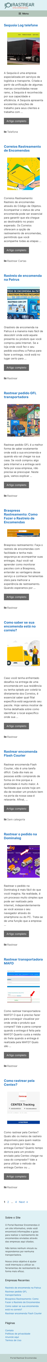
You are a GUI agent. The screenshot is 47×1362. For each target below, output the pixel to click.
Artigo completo (18, 121)
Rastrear (12, 378)
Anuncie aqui (12, 1337)
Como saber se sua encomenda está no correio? (20, 626)
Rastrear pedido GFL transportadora (20, 395)
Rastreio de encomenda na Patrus (23, 1287)
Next (23, 1202)
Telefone (12, 131)
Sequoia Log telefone (21, 25)
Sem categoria (16, 819)
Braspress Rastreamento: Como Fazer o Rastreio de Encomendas (21, 516)
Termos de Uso (13, 1340)
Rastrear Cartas (16, 261)
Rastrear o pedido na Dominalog (20, 836)
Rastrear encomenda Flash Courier (20, 753)
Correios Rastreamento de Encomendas (22, 148)
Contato (9, 1330)
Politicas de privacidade (17, 1333)
